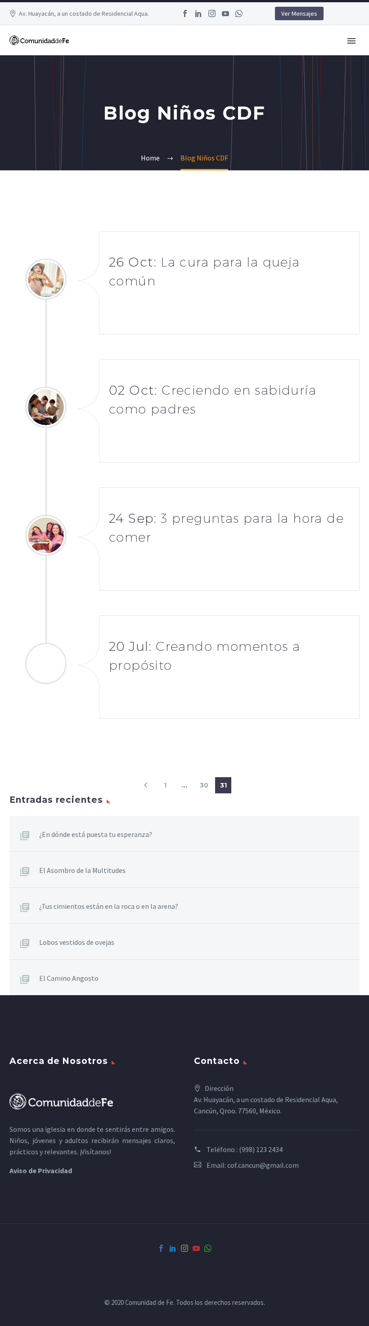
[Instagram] (212, 13)
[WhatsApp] (239, 13)
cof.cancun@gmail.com (263, 1165)
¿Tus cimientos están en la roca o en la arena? (108, 906)
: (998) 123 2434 (259, 1149)
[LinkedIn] (198, 13)
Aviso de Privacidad (40, 1170)
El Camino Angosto (69, 978)
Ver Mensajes (299, 13)
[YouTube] (225, 13)
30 (204, 785)
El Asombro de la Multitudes (82, 870)
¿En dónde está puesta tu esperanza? (95, 834)
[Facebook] (185, 13)
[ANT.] (146, 785)
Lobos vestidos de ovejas (76, 942)
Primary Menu (351, 41)
